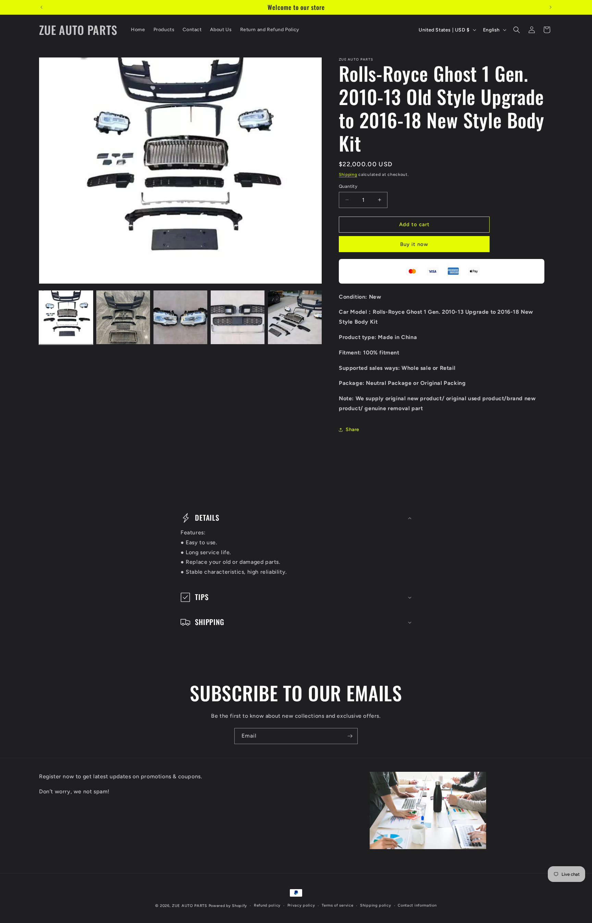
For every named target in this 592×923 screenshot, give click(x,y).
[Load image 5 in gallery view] (295, 317)
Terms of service (337, 905)
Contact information (417, 905)
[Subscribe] (349, 736)
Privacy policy (301, 905)
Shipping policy (375, 905)
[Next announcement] (550, 7)
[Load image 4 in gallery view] (237, 317)
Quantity (348, 186)
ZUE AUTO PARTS (189, 906)
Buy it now (414, 244)
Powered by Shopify (228, 906)
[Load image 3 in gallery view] (180, 317)
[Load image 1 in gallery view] (66, 317)
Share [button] (352, 429)
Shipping (348, 174)
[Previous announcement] (41, 7)
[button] (516, 29)
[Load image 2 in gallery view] (123, 317)
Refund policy (267, 905)
